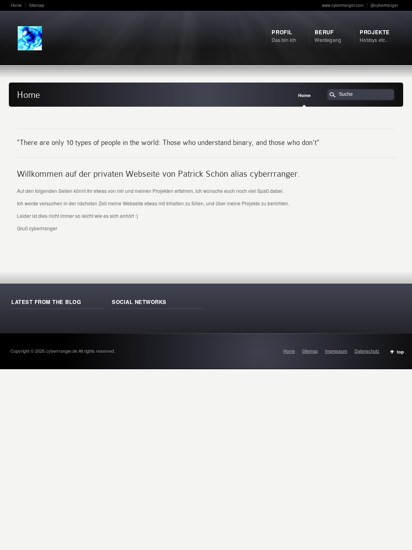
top (400, 352)
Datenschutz (366, 350)
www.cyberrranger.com (342, 5)
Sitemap (36, 5)
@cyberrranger (384, 5)
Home (16, 5)
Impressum (336, 350)
